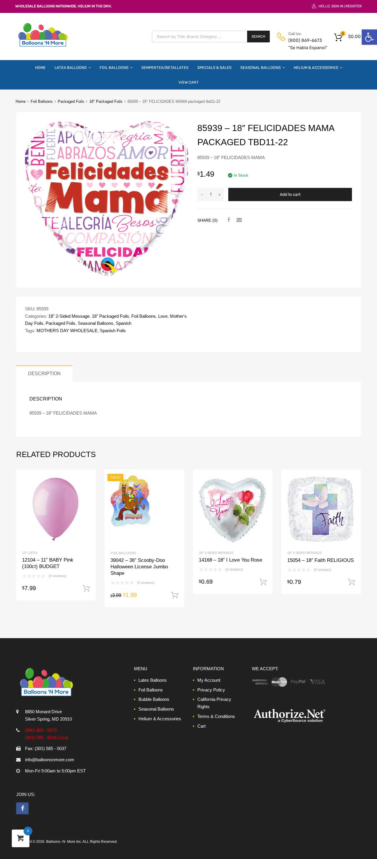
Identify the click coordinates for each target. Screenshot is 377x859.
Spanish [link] (123, 323)
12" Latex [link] (29, 553)
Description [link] (44, 373)
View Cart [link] (188, 82)
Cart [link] (201, 726)
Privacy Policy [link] (211, 689)
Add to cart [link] (86, 588)
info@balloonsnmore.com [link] (49, 759)
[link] (369, 37)
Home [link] (40, 67)
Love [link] (163, 316)
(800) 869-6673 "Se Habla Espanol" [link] (302, 44)
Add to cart (290, 194)
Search (258, 36)
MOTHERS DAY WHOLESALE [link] (67, 330)
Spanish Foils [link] (113, 330)
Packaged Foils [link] (71, 101)
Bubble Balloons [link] (153, 699)
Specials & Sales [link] (214, 67)
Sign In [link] (337, 6)
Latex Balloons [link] (70, 67)
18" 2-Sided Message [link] (69, 316)
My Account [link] (208, 680)
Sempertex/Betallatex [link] (164, 67)
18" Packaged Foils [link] (106, 101)
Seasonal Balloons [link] (260, 67)
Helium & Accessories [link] (316, 67)
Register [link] (353, 6)
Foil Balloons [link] (114, 67)
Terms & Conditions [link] (216, 716)
